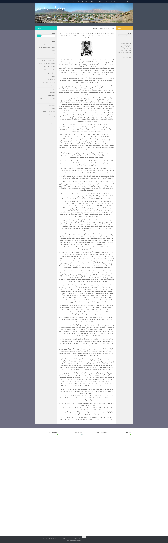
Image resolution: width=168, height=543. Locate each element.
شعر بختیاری (51, 102)
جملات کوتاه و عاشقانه (48, 66)
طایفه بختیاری (51, 105)
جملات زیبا (51, 56)
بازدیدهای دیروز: (127, 48)
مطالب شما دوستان (49, 119)
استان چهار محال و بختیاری (118, 1)
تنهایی (52, 50)
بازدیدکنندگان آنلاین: (126, 43)
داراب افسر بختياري (49, 73)
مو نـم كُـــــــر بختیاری (51, 8)
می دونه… (51, 123)
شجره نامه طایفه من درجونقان (47, 98)
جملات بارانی (51, 53)
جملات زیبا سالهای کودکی (48, 60)
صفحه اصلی (129, 1)
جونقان (92, 1)
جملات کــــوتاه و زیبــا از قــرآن (46, 63)
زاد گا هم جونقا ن (50, 85)
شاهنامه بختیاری (50, 95)
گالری (86, 1)
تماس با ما (98, 1)
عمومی (52, 108)
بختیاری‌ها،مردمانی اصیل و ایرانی (46, 47)
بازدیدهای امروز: (127, 45)
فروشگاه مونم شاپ (66, 1)
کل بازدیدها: (128, 50)
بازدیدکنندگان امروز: (126, 46)
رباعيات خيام (51, 79)
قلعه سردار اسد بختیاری (48, 111)
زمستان (52, 89)
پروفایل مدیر (106, 1)
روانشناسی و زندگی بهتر (48, 82)
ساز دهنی (52, 92)
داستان (52, 76)
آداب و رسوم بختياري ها (48, 44)
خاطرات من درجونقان (49, 69)
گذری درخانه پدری (78, 1)
